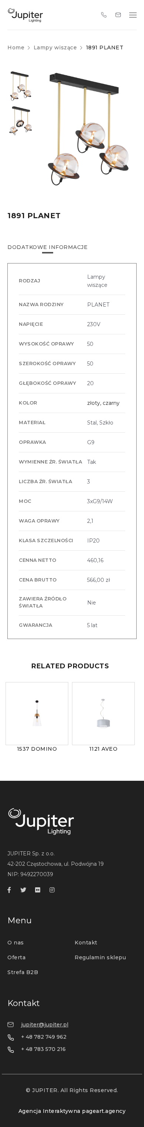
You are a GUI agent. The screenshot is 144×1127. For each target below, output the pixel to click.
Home (15, 47)
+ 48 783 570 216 (43, 1049)
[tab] (47, 247)
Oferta (16, 957)
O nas (15, 942)
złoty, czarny (103, 403)
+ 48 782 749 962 (43, 1036)
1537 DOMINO (37, 749)
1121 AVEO (103, 749)
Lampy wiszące (55, 47)
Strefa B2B (22, 972)
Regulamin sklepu (100, 957)
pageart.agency (104, 1111)
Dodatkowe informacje (47, 247)
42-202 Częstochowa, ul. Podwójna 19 (55, 864)
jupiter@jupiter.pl (44, 1024)
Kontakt (86, 942)
